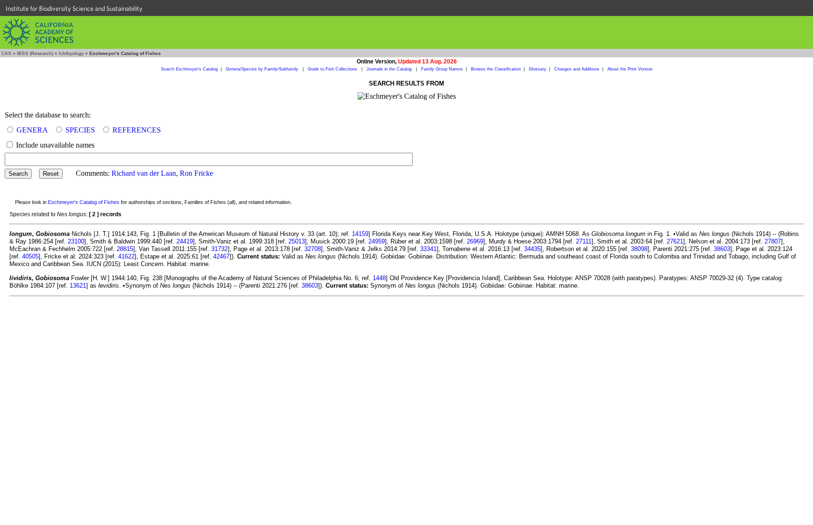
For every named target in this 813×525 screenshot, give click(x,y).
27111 (583, 241)
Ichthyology (71, 53)
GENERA (32, 130)
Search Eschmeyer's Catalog (189, 69)
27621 (675, 241)
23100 (76, 241)
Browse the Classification (496, 69)
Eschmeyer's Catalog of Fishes (84, 202)
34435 (532, 248)
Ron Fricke (196, 173)
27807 (773, 241)
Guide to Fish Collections (333, 69)
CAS (6, 53)
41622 (126, 256)
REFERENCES (136, 130)
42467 (221, 256)
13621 (78, 285)
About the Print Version (630, 69)
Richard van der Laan (144, 173)
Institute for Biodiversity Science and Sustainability (74, 8)
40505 (30, 256)
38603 (722, 248)
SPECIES (80, 130)
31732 (219, 248)
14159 (360, 233)
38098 (639, 248)
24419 (184, 241)
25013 (296, 241)
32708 (312, 248)
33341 (428, 248)
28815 (125, 248)
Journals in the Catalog (390, 69)
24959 (376, 241)
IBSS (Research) (35, 53)
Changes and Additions (576, 69)
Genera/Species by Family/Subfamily (263, 69)
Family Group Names (442, 69)
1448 (379, 278)
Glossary (537, 69)
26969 (475, 241)
